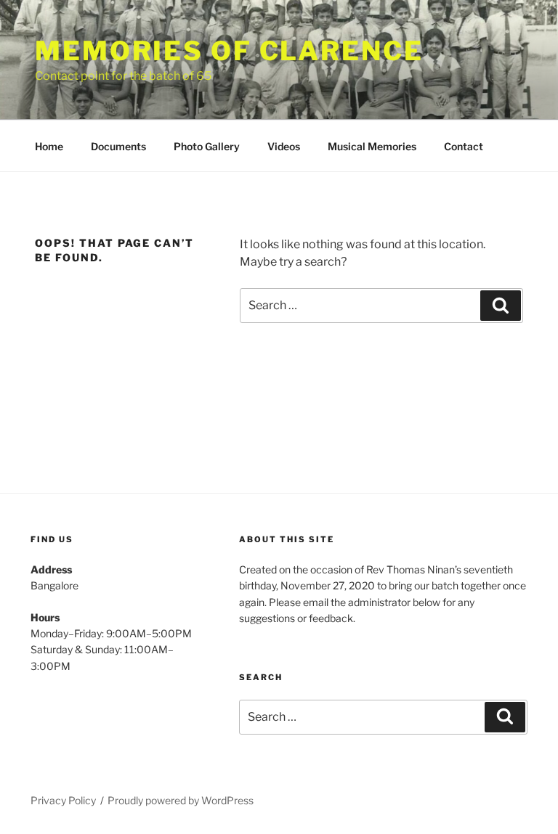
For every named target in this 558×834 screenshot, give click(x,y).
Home (49, 146)
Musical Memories (372, 146)
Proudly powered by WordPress (181, 800)
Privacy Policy (63, 800)
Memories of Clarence (229, 51)
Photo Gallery (207, 146)
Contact (463, 146)
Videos (283, 146)
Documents (118, 146)
